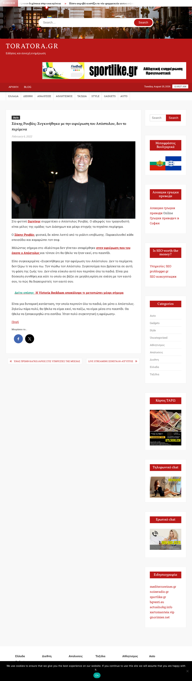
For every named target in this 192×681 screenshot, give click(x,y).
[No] (187, 671)
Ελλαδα (13, 96)
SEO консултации (163, 276)
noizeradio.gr (159, 592)
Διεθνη (28, 96)
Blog (27, 86)
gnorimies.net (160, 617)
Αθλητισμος (64, 96)
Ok (97, 675)
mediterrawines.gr (163, 586)
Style (95, 96)
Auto (124, 96)
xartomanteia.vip (162, 612)
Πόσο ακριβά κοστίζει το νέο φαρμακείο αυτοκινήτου (95, 3)
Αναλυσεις (44, 96)
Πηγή (15, 322)
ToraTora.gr (32, 46)
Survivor (34, 221)
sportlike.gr (158, 597)
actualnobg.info (161, 607)
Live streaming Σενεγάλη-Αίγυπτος (110, 361)
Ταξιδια (82, 96)
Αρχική (13, 86)
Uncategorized (158, 337)
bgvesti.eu (157, 602)
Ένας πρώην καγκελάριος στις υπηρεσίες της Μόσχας (47, 361)
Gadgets (110, 96)
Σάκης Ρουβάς (24, 235)
